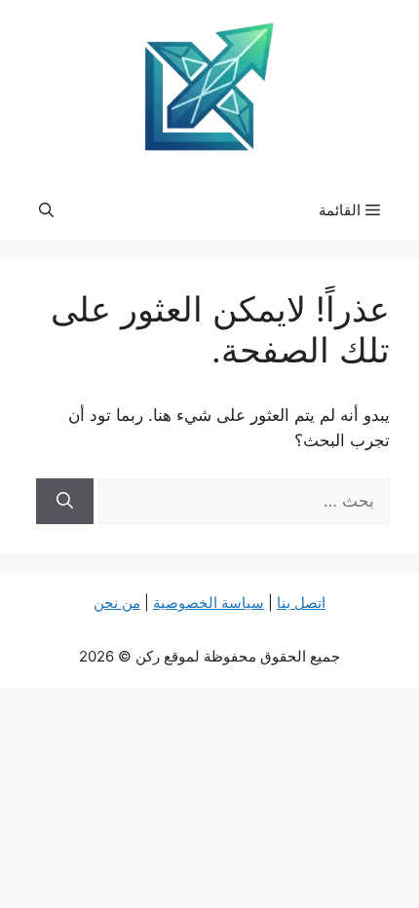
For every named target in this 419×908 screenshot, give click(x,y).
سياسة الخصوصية (208, 602)
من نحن (117, 602)
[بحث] (65, 501)
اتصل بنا (301, 602)
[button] (46, 210)
